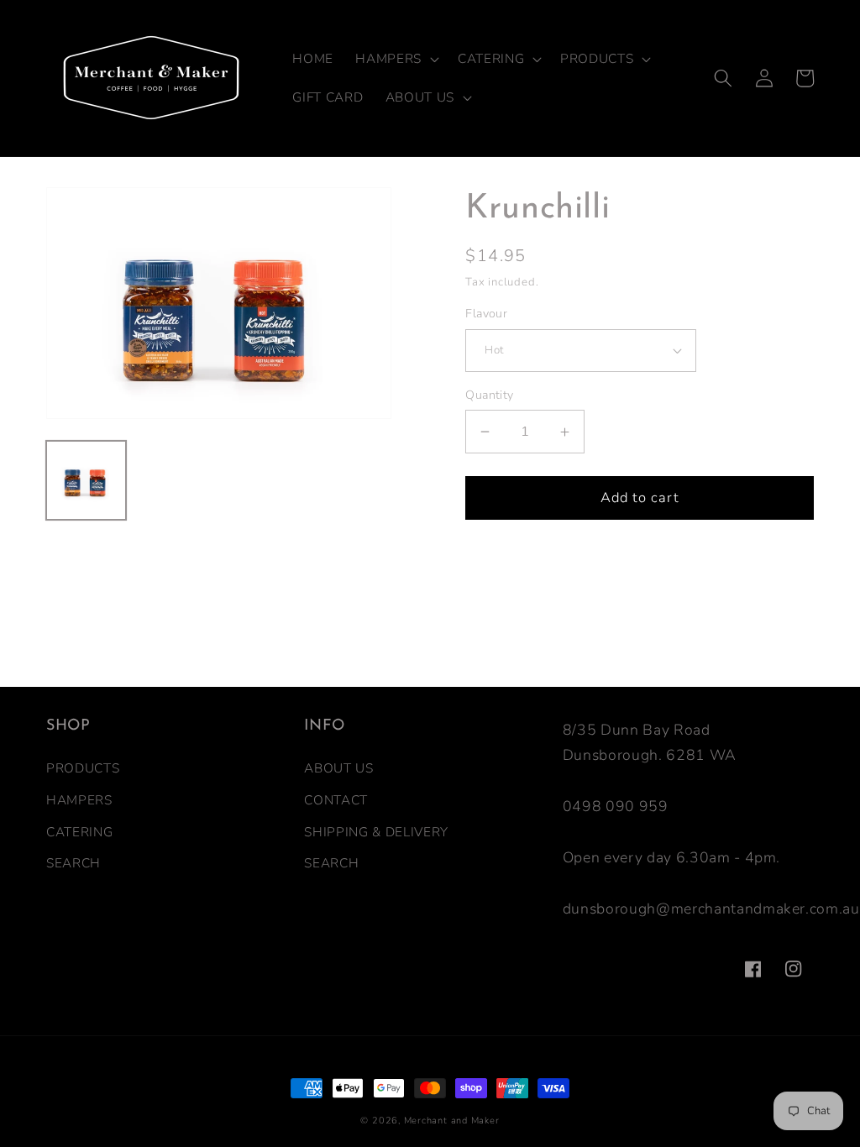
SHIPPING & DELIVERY (376, 832)
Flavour (486, 314)
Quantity (489, 395)
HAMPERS (79, 800)
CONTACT (336, 800)
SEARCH (73, 863)
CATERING (79, 832)
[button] (395, 58)
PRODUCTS (82, 768)
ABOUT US (338, 768)
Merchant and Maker (452, 1120)
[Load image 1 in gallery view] (86, 481)
